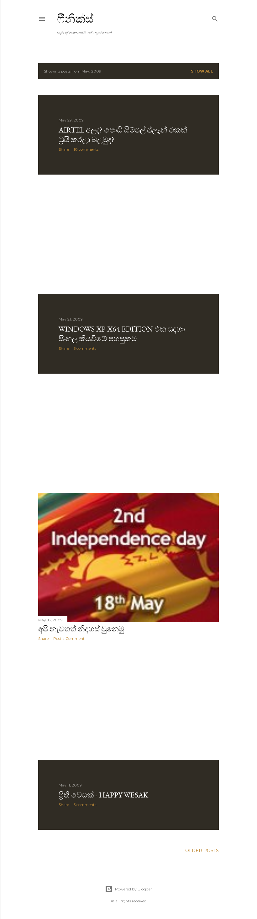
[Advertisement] (128, 234)
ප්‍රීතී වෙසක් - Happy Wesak (103, 795)
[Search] (215, 17)
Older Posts (202, 850)
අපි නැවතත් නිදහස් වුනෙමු (81, 629)
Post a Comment (69, 638)
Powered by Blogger (133, 889)
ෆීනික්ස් (75, 18)
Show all (202, 71)
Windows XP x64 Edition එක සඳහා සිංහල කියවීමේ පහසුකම (122, 333)
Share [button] (64, 149)
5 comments (85, 348)
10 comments (86, 149)
